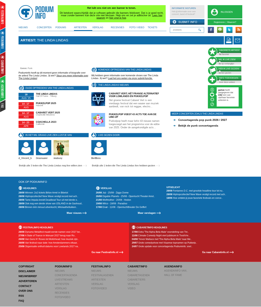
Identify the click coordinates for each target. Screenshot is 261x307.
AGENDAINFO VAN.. (176, 270)
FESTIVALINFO (101, 266)
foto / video (136, 27)
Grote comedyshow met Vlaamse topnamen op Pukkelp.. (164, 243)
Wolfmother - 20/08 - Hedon (113, 200)
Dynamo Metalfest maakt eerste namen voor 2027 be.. (50, 232)
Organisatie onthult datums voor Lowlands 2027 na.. (49, 246)
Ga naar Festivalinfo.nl (105, 252)
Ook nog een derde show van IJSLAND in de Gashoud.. (51, 203)
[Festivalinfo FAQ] (3, 105)
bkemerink (223, 90)
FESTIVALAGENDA (102, 275)
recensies (117, 27)
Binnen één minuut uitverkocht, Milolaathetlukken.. (48, 207)
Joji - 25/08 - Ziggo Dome (112, 193)
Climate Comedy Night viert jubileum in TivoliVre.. (161, 235)
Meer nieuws (74, 213)
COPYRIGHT (26, 266)
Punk (30, 68)
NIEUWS (60, 270)
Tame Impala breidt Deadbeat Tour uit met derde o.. (48, 200)
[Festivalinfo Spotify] (220, 30)
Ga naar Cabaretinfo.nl (215, 252)
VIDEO (131, 288)
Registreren (219, 22)
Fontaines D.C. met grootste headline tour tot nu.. (195, 191)
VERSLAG (61, 288)
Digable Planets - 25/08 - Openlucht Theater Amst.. (125, 196)
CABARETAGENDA (139, 275)
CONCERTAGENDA (66, 275)
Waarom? (231, 22)
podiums (60, 27)
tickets (152, 27)
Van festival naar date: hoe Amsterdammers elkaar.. (48, 243)
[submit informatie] (187, 22)
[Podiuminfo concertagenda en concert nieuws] (3, 40)
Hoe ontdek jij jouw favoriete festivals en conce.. (194, 198)
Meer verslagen (147, 213)
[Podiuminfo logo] (37, 12)
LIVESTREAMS (64, 279)
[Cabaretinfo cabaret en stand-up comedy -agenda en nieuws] (3, 64)
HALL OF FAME (173, 275)
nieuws (23, 27)
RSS (21, 295)
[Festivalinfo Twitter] (229, 30)
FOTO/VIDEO (62, 297)
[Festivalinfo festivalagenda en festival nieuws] (3, 15)
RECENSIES (62, 292)
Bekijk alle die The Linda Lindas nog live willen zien (50, 165)
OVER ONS (25, 290)
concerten (44, 27)
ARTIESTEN (62, 284)
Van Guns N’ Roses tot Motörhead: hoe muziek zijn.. (49, 239)
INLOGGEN (227, 12)
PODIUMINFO (63, 266)
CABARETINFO (137, 266)
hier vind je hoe (117, 17)
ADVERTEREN (28, 281)
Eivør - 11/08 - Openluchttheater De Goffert (121, 207)
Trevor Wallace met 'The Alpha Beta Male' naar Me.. (162, 239)
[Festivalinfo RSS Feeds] (238, 30)
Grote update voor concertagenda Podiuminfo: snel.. (162, 246)
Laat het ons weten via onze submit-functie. (130, 78)
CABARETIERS (136, 279)
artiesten (80, 27)
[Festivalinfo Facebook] (211, 30)
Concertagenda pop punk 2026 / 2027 (200, 119)
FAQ (21, 300)
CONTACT (25, 286)
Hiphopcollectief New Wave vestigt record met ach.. (48, 196)
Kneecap (223, 95)
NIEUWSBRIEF (28, 276)
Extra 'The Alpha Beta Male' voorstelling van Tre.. (160, 232)
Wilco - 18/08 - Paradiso (111, 203)
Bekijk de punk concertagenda (195, 125)
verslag (97, 27)
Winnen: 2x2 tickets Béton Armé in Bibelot (43, 193)
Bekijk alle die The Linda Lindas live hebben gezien (123, 165)
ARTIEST (27, 40)
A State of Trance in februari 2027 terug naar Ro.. (47, 235)
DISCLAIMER (27, 271)
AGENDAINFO (173, 266)
